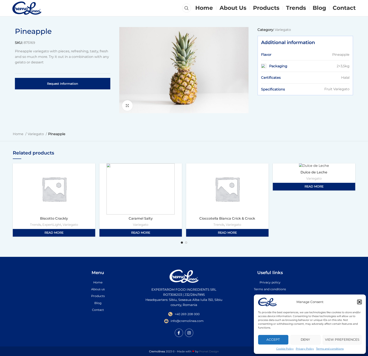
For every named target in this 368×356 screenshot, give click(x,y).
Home (18, 134)
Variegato (283, 30)
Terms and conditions (330, 348)
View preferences (342, 339)
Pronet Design (209, 351)
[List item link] (98, 282)
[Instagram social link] (189, 333)
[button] (359, 302)
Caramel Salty (141, 218)
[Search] (186, 8)
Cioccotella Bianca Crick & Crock (227, 218)
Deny (305, 339)
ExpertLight (51, 225)
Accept (273, 339)
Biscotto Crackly (54, 218)
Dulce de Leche (313, 172)
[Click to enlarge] (127, 105)
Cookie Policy (285, 348)
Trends (35, 225)
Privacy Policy (305, 348)
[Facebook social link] (179, 333)
